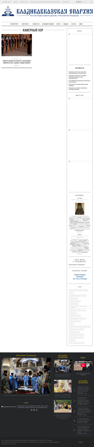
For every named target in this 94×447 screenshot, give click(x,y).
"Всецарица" (84, 252)
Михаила (79, 250)
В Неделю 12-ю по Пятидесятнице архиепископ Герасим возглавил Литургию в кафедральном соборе (62, 396)
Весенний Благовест (74, 301)
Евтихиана (81, 222)
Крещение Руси (73, 298)
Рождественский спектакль (76, 337)
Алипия (74, 223)
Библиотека (6, 2)
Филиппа (76, 222)
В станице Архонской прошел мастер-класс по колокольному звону (83, 420)
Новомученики (48, 24)
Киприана (87, 222)
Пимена (71, 218)
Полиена (83, 241)
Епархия (25, 24)
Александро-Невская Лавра (76, 334)
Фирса (84, 218)
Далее (17, 65)
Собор (70, 225)
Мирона (79, 217)
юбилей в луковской (74, 315)
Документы (79, 68)
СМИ (80, 24)
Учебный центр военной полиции (77, 295)
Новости (36, 24)
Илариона (86, 243)
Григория (80, 249)
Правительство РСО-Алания (76, 329)
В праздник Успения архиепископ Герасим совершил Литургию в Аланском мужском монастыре (26, 395)
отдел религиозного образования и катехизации (78, 307)
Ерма (72, 241)
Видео (66, 24)
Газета (73, 24)
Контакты (66, 2)
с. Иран (71, 323)
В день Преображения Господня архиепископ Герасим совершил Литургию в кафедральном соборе (84, 429)
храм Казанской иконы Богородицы (78, 290)
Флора (81, 240)
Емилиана (72, 243)
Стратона (71, 222)
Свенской (72, 227)
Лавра (85, 240)
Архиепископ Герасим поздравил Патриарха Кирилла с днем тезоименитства (77, 77)
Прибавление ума (79, 230)
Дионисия (72, 244)
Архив (16, 2)
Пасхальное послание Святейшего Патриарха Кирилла (78, 88)
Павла (71, 221)
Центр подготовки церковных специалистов (45, 2)
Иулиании (76, 221)
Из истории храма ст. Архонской (77, 318)
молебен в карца (73, 303)
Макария (86, 246)
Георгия (79, 245)
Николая (88, 225)
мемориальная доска (74, 321)
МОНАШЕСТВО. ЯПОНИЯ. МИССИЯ (83, 374)
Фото (59, 24)
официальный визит (74, 332)
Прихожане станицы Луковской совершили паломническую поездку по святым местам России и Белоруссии (84, 410)
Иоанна (74, 245)
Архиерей (14, 24)
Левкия (88, 218)
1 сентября (72, 340)
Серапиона (77, 241)
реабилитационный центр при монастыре (79, 326)
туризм (71, 292)
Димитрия (81, 226)
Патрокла (85, 219)
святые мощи (72, 313)
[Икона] (79, 215)
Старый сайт (24, 2)
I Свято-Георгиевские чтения (76, 343)
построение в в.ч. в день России (77, 310)
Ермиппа (78, 244)
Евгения (74, 250)
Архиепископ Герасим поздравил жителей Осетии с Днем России (77, 72)
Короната (71, 219)
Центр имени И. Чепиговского (77, 264)
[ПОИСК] (92, 2)
